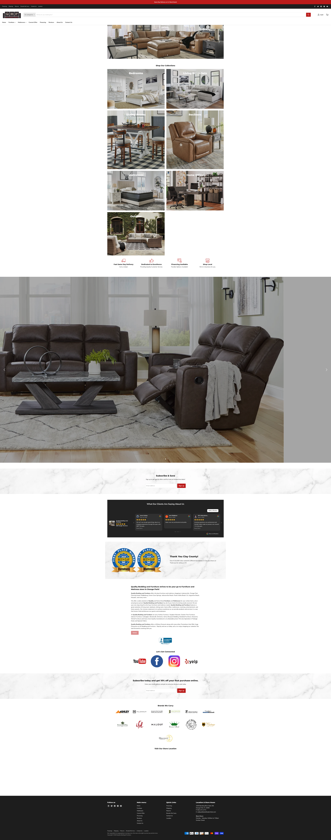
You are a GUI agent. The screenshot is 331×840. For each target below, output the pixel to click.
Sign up (181, 486)
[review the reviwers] (160, 517)
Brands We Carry (25, 6)
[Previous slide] (112, 42)
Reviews (51, 22)
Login (321, 15)
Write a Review (212, 510)
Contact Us (33, 6)
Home (4, 22)
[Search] (308, 15)
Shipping (11, 6)
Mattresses (21, 22)
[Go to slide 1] (175, 531)
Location (40, 6)
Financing (4, 6)
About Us (60, 22)
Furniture (12, 22)
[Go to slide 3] (178, 531)
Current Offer (33, 22)
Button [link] (135, 633)
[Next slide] (219, 42)
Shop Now (142, 377)
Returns (17, 6)
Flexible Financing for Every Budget (294, 2)
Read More (168, 528)
